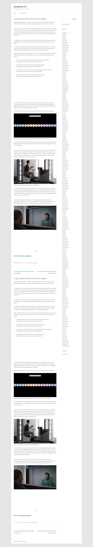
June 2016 (64, 232)
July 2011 (64, 329)
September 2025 (65, 50)
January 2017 (64, 221)
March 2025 (64, 60)
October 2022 (65, 108)
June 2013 (64, 291)
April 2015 (64, 255)
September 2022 (65, 109)
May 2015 (64, 254)
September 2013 (65, 287)
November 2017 (65, 204)
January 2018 (64, 201)
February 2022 (65, 121)
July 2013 (64, 290)
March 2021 (64, 139)
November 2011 (65, 323)
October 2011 (65, 324)
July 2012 (64, 310)
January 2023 (64, 103)
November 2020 (65, 145)
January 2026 (64, 44)
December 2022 (65, 104)
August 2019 (64, 170)
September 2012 (65, 306)
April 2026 (64, 39)
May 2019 (64, 175)
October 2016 (65, 226)
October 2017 (65, 206)
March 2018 (64, 198)
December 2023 (65, 85)
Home (15, 13)
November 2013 (65, 283)
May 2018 (64, 195)
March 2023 (64, 99)
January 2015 (64, 260)
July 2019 (64, 172)
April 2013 (64, 295)
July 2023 (64, 93)
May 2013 (64, 293)
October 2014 (65, 265)
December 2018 (65, 183)
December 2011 (65, 321)
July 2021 (64, 132)
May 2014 (64, 273)
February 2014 (65, 278)
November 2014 (65, 264)
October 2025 (65, 48)
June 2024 (64, 75)
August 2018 (64, 190)
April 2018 (64, 196)
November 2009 (65, 342)
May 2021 (64, 135)
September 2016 (65, 227)
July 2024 (64, 73)
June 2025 (64, 55)
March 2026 (64, 40)
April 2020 (64, 157)
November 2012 (65, 303)
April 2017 (64, 216)
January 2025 (64, 63)
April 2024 (64, 78)
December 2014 (65, 262)
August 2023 (64, 91)
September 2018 (65, 188)
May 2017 (64, 214)
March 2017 (64, 218)
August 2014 (64, 268)
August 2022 (64, 111)
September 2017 (65, 208)
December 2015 (65, 242)
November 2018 (65, 185)
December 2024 (65, 65)
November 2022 (65, 106)
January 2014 (64, 280)
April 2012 (64, 314)
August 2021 (64, 131)
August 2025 (64, 52)
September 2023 (65, 90)
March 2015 (64, 257)
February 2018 (65, 200)
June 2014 (64, 272)
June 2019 (64, 173)
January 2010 (64, 339)
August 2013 (64, 288)
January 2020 (64, 162)
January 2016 (64, 241)
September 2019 (65, 168)
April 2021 (64, 137)
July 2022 (64, 112)
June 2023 (64, 94)
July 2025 (64, 53)
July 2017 (64, 211)
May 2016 (64, 234)
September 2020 (65, 149)
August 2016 (64, 229)
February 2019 (65, 180)
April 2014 (64, 275)
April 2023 (64, 98)
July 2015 (64, 250)
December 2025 (65, 45)
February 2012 (65, 318)
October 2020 (65, 147)
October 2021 (65, 127)
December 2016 (65, 222)
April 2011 (64, 332)
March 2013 (64, 296)
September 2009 (65, 346)
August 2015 (64, 249)
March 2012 (64, 316)
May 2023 (64, 96)
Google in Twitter (23, 13)
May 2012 (64, 313)
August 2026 (64, 32)
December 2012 (65, 301)
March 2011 (64, 334)
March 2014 (64, 277)
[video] (35, 229)
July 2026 (64, 34)
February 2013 (65, 298)
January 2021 (64, 142)
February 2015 (65, 259)
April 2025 (64, 58)
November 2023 (65, 86)
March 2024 (64, 80)
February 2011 (65, 336)
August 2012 (64, 308)
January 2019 (64, 181)
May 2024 (64, 76)
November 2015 (65, 244)
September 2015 (65, 247)
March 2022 (64, 119)
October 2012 (65, 305)
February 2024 (65, 81)
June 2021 (64, 134)
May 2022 (64, 116)
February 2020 (65, 160)
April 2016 (64, 236)
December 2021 (65, 124)
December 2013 (65, 282)
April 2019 (64, 177)
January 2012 (64, 319)
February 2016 (65, 239)
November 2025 (65, 47)
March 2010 (64, 337)
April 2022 (64, 117)
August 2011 (64, 328)
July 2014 (64, 270)
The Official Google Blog (24, 256)
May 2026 (64, 37)
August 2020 (64, 150)
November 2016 (65, 224)
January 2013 (64, 300)
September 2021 (65, 129)
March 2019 (64, 178)
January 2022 (64, 122)
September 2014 (65, 267)
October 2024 (65, 68)
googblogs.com (20, 6)
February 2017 (65, 219)
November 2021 (65, 126)
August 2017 (64, 209)
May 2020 (64, 155)
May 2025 (64, 57)
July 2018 (64, 191)
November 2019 (65, 165)
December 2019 (65, 163)
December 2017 (65, 203)
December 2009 (65, 341)
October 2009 (65, 344)
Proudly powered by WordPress (20, 541)
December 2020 (65, 144)
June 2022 (64, 114)
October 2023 (65, 88)
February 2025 (65, 62)
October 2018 (65, 186)
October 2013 (65, 285)
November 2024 (65, 67)
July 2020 (64, 152)
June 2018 (64, 193)
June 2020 (64, 154)
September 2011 (65, 326)
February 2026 (65, 42)
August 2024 (64, 71)
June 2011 (64, 331)
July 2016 (64, 231)
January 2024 (64, 83)
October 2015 (65, 245)
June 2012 (64, 311)
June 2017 (64, 213)
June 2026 (64, 35)
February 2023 (65, 101)
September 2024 (65, 70)
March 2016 (64, 237)
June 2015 (64, 252)
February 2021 (65, 140)
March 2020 (64, 158)
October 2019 (65, 167)
